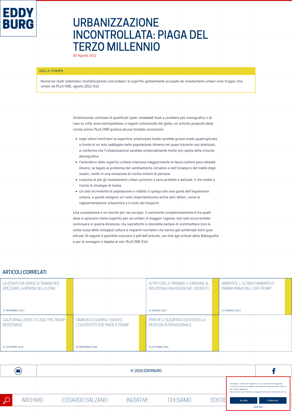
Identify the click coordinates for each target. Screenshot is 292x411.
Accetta (243, 400)
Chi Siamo (179, 400)
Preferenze (272, 400)
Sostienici (222, 400)
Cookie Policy (258, 406)
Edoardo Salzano (85, 400)
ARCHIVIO (32, 400)
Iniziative (138, 400)
